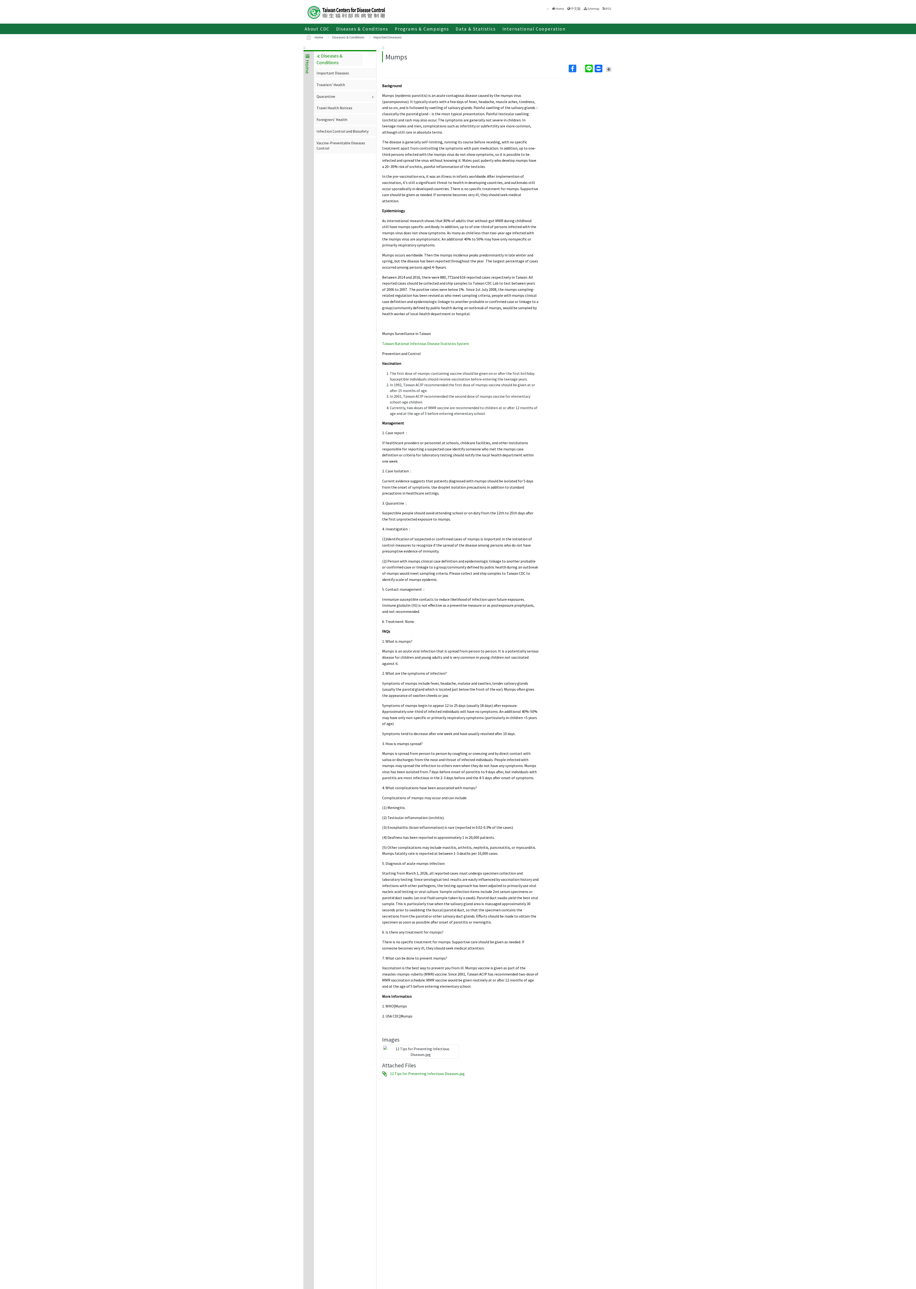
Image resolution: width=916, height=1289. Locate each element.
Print (599, 68)
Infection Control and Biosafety (343, 131)
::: (304, 47)
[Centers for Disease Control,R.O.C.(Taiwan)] (346, 12)
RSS (608, 8)
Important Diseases (388, 37)
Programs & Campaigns (422, 29)
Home (560, 8)
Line (589, 68)
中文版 (576, 8)
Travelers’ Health (331, 84)
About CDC (317, 29)
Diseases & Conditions (362, 29)
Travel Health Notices (334, 107)
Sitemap (593, 8)
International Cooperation (534, 29)
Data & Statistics (476, 29)
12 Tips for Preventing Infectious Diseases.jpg (427, 1073)
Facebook (576, 68)
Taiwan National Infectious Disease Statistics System (425, 343)
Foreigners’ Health (332, 119)
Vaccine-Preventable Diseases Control (341, 146)
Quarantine (326, 96)
